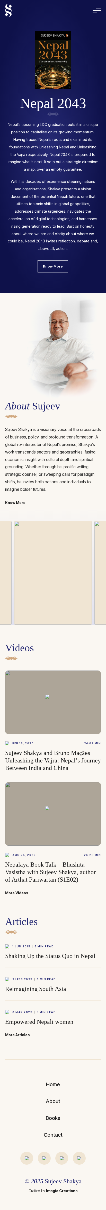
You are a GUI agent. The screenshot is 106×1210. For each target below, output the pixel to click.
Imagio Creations (62, 1191)
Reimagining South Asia (35, 988)
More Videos (16, 893)
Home (53, 1084)
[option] (53, 146)
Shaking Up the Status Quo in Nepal (50, 956)
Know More (53, 266)
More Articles (17, 1035)
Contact (53, 1135)
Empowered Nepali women (39, 1021)
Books (53, 1118)
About (53, 1101)
